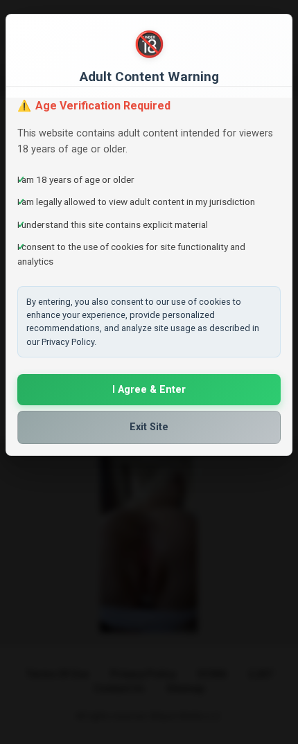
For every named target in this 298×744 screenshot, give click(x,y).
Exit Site (149, 427)
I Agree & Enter (149, 390)
